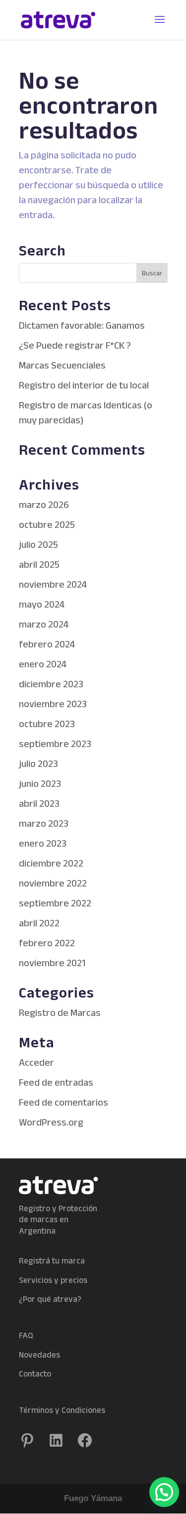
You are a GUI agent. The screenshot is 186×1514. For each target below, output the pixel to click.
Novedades (39, 1354)
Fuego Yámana (93, 1498)
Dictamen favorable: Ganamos (82, 325)
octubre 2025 (47, 524)
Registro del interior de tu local (84, 384)
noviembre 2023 (53, 703)
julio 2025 (38, 544)
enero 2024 (43, 663)
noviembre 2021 (52, 962)
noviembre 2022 (53, 883)
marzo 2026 (44, 504)
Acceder (36, 1062)
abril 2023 (39, 803)
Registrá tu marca (52, 1260)
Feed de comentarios (63, 1102)
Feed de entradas (56, 1082)
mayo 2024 (42, 604)
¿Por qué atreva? (50, 1298)
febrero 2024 (47, 643)
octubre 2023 (47, 723)
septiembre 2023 (55, 743)
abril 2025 (39, 564)
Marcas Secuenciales (62, 365)
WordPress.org (51, 1122)
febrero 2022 (47, 942)
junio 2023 (40, 783)
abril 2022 (39, 922)
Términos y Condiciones (62, 1409)
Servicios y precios (53, 1279)
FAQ (26, 1335)
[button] (164, 1492)
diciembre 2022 (51, 863)
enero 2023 (42, 843)
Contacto (35, 1373)
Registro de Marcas (60, 1012)
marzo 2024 (44, 624)
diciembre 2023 (51, 683)
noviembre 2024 (53, 584)
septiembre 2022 (55, 902)
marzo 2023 (43, 823)
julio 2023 (38, 763)
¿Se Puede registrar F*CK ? (75, 345)
